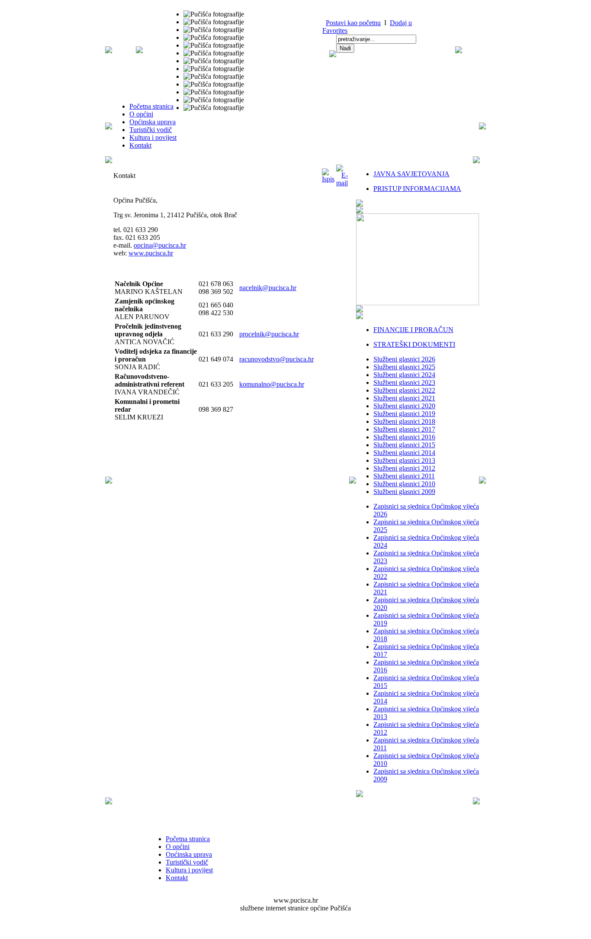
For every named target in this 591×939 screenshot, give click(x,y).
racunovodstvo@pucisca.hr (276, 359)
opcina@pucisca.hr (160, 245)
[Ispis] (328, 179)
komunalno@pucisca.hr (271, 384)
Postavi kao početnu (353, 22)
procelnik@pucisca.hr (269, 334)
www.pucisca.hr (150, 253)
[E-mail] (342, 183)
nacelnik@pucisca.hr (267, 287)
